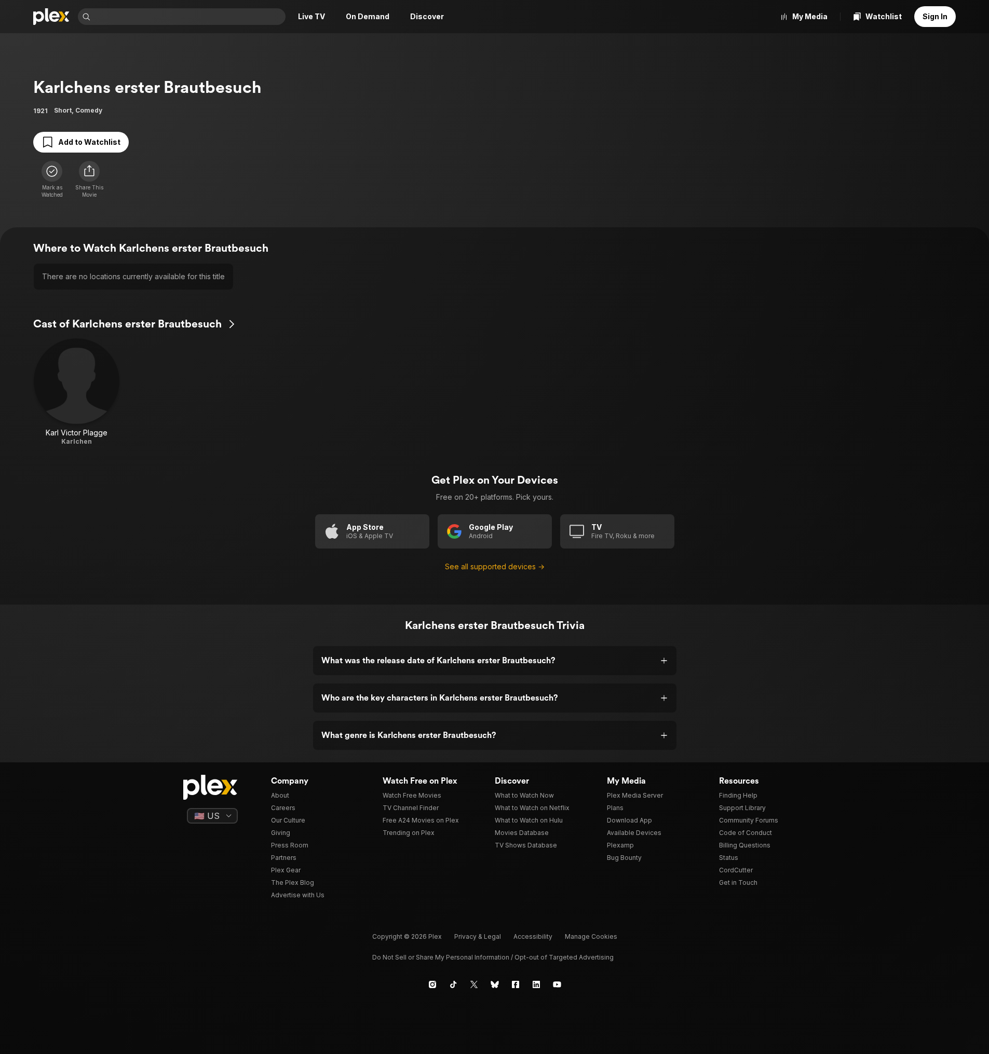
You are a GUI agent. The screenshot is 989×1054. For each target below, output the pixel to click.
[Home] (51, 16)
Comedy (88, 110)
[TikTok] (453, 984)
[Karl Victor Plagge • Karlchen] (76, 392)
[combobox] (189, 16)
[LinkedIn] (536, 984)
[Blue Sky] (494, 984)
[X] (474, 984)
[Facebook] (515, 984)
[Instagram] (432, 984)
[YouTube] (557, 984)
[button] (89, 179)
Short (63, 110)
